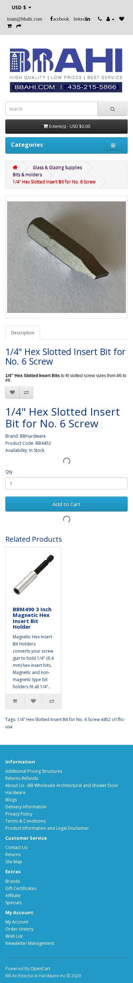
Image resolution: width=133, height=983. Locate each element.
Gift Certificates (20, 888)
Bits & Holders (27, 174)
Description (22, 333)
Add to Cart (66, 504)
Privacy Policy (18, 814)
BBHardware (33, 436)
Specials (13, 903)
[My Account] (110, 19)
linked (80, 19)
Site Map (13, 862)
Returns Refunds (21, 778)
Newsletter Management (29, 943)
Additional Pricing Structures (33, 771)
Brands (12, 881)
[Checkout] (18, 26)
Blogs (11, 800)
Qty (8, 472)
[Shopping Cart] (9, 26)
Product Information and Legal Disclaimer (47, 828)
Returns (13, 854)
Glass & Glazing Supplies (57, 167)
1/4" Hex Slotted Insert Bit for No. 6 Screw (54, 182)
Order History (19, 929)
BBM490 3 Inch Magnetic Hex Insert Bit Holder (32, 618)
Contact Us (16, 847)
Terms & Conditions (25, 821)
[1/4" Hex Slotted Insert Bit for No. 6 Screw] (66, 257)
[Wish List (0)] (121, 19)
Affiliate (13, 895)
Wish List (14, 936)
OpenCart (40, 969)
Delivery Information (25, 807)
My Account (16, 922)
